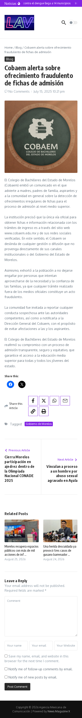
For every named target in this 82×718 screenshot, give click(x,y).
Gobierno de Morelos (39, 424)
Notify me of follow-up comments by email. (40, 669)
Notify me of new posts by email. (32, 677)
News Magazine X (59, 711)
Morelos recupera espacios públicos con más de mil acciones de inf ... (21, 550)
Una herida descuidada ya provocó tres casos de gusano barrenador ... (59, 550)
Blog (18, 47)
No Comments (19, 91)
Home (9, 47)
